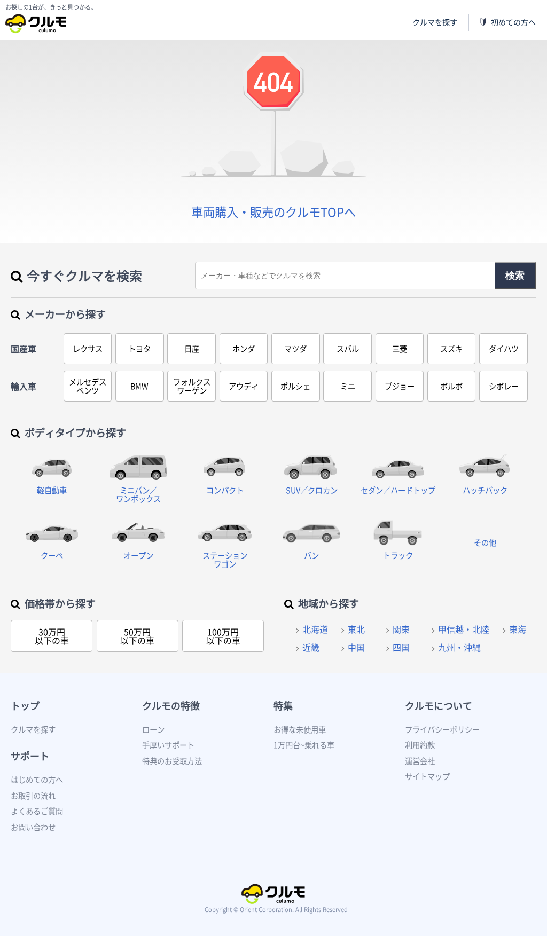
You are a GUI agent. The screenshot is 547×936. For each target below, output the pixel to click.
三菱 (399, 349)
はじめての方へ (37, 779)
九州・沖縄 (459, 647)
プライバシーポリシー (442, 729)
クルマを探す (434, 22)
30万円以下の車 (52, 636)
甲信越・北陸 (463, 629)
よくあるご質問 (37, 811)
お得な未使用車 (300, 729)
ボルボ (451, 386)
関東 (401, 629)
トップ (25, 705)
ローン (153, 729)
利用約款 (420, 745)
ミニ (347, 386)
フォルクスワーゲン (191, 386)
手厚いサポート (168, 745)
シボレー (504, 386)
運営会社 (420, 761)
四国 (401, 647)
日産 (191, 349)
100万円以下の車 (223, 636)
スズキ (451, 349)
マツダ (295, 349)
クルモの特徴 (171, 705)
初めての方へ (513, 22)
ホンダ (243, 349)
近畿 (310, 647)
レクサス (88, 349)
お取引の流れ (33, 795)
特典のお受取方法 (172, 761)
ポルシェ (295, 386)
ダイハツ (504, 349)
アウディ (244, 386)
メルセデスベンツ (87, 386)
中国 (356, 647)
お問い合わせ (33, 827)
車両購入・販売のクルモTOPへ (273, 212)
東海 (517, 629)
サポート (30, 756)
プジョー (400, 386)
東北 (356, 629)
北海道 (315, 629)
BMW (139, 386)
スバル (348, 349)
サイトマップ (427, 776)
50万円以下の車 (137, 636)
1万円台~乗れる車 (304, 745)
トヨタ (139, 349)
